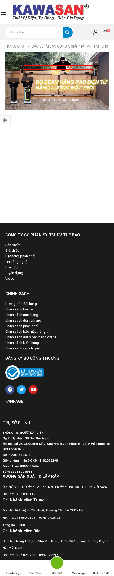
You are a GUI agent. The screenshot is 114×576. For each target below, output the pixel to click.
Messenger (79, 573)
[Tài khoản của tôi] (96, 32)
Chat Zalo (35, 573)
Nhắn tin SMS (101, 573)
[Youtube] (33, 389)
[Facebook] (9, 389)
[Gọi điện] (57, 564)
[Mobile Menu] (3, 12)
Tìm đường (12, 573)
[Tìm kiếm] (68, 32)
